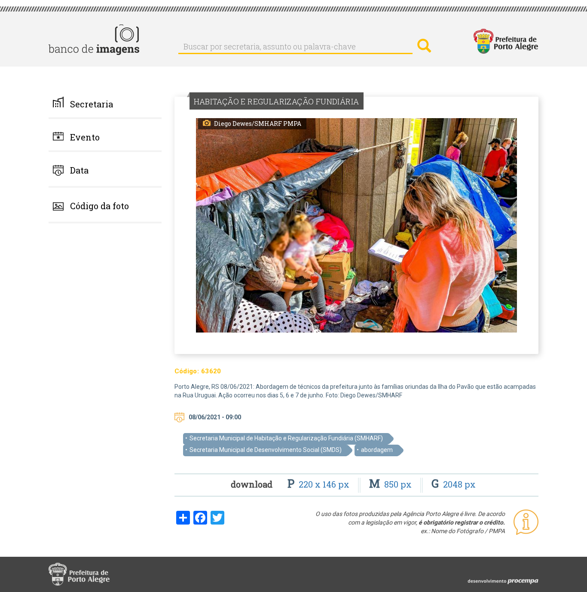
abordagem (377, 449)
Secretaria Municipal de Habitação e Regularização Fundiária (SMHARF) (286, 438)
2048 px (453, 484)
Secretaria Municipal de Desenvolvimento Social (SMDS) (266, 449)
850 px (391, 484)
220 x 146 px (319, 484)
